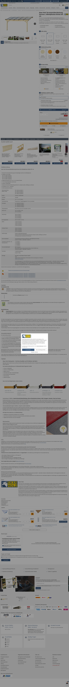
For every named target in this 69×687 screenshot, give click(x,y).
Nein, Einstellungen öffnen (40, 349)
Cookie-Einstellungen (40, 346)
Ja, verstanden (28, 349)
